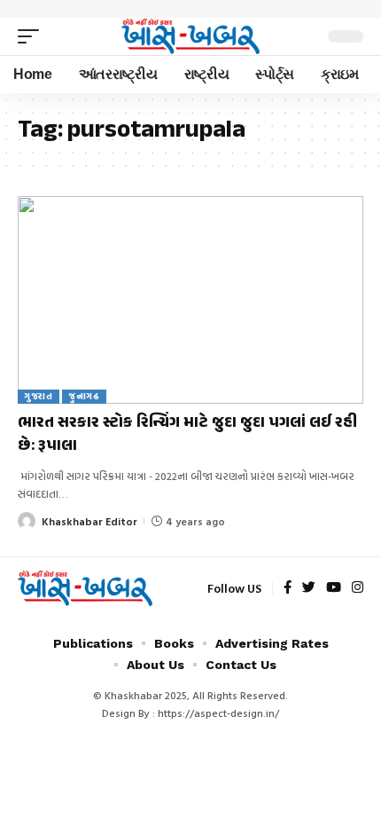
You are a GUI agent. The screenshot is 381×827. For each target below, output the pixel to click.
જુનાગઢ (84, 396)
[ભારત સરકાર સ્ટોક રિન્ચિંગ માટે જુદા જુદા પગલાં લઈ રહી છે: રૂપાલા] (190, 300)
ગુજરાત (38, 396)
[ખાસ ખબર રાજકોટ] (190, 37)
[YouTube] (333, 588)
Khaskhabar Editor (89, 521)
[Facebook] (288, 588)
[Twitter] (308, 588)
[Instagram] (357, 588)
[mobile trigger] (33, 36)
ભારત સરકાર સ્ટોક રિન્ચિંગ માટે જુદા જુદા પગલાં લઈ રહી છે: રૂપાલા (187, 434)
